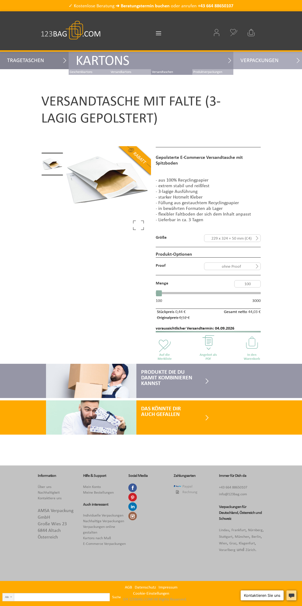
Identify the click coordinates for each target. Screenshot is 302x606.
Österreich (247, 512)
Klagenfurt (247, 543)
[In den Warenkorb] (252, 342)
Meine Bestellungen (98, 492)
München (242, 536)
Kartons (103, 60)
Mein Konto (92, 486)
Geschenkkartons (81, 72)
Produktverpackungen (207, 72)
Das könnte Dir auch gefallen (161, 411)
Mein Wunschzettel (233, 32)
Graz (232, 543)
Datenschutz (145, 587)
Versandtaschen (162, 72)
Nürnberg (255, 530)
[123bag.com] (70, 26)
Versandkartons (121, 72)
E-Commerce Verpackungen (104, 543)
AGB (128, 587)
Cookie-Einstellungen (151, 593)
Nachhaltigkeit (49, 492)
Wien (223, 543)
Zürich (250, 549)
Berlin (256, 536)
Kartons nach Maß (97, 538)
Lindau (224, 530)
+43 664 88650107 (215, 5)
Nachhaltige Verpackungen (103, 521)
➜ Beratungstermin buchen (143, 5)
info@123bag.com (233, 494)
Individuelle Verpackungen (103, 515)
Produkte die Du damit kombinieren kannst (166, 377)
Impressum (168, 587)
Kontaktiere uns (50, 498)
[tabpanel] (107, 190)
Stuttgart (225, 536)
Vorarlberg (227, 549)
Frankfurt (238, 530)
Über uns (44, 486)
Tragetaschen (25, 60)
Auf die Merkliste (165, 356)
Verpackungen (259, 60)
